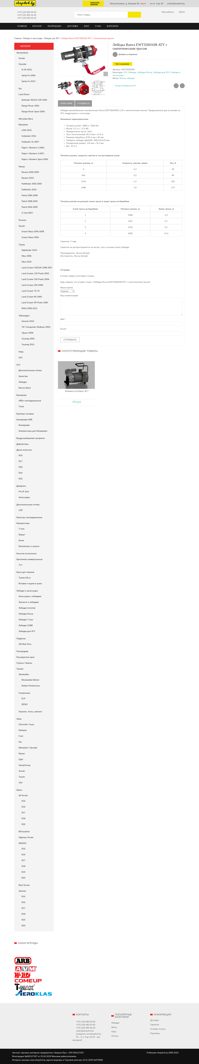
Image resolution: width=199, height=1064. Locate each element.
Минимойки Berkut (30, 680)
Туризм (19, 669)
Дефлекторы (22, 444)
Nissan (22, 166)
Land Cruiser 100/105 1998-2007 (37, 267)
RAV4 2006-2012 (29, 308)
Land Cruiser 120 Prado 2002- (36, 273)
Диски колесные (24, 450)
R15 (23, 801)
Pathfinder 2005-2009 (32, 184)
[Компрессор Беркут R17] (76, 375)
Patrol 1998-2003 (30, 201)
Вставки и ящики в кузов (30, 583)
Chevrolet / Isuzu (26, 724)
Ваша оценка (66, 287)
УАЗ (20, 357)
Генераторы (24, 693)
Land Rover (24, 94)
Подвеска (20, 638)
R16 (20, 455)
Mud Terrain (24, 885)
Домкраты (21, 486)
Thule (21, 406)
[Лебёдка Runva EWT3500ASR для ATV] (81, 88)
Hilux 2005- (27, 256)
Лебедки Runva (26, 614)
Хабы (19, 719)
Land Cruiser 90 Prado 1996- (35, 302)
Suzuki (22, 226)
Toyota (22, 244)
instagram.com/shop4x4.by (88, 1034)
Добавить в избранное (127, 54)
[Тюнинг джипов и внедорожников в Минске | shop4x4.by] (25, 3)
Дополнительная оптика (30, 370)
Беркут (22, 534)
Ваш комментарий (69, 295)
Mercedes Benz (26, 119)
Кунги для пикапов (25, 572)
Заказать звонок (95, 4)
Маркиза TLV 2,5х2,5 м (182, 86)
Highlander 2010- (30, 250)
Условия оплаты (158, 1029)
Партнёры (155, 1033)
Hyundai (22, 64)
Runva (123, 78)
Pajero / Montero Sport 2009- (35, 159)
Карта (143, 3)
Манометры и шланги (29, 546)
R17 (20, 461)
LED (21, 510)
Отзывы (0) (83, 103)
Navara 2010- (28, 178)
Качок (21, 540)
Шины (19, 790)
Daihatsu (23, 730)
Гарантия (154, 1024)
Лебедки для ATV (51, 38)
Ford (21, 736)
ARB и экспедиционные (30, 400)
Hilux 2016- (27, 262)
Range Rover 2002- (31, 106)
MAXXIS (22, 843)
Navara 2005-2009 (30, 172)
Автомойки (24, 674)
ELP (23, 698)
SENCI (25, 704)
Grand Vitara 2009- (30, 237)
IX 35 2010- (27, 69)
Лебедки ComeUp (27, 608)
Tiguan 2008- (28, 333)
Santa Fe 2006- (29, 75)
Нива (21, 352)
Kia (20, 88)
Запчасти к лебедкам (29, 602)
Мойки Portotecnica (31, 685)
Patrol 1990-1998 (30, 195)
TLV (20, 565)
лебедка (131, 78)
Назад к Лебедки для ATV (125, 86)
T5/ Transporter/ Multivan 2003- (36, 327)
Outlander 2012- (29, 136)
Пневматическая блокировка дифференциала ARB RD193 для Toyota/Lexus (176, 86)
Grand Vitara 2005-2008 (33, 231)
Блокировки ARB (24, 419)
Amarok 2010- (28, 321)
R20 (20, 478)
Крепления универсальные (29, 559)
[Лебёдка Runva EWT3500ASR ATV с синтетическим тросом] (83, 59)
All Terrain (23, 795)
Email (63, 329)
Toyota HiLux (25, 577)
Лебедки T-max (26, 619)
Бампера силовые (25, 414)
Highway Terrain (26, 837)
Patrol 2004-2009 (30, 207)
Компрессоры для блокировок (33, 431)
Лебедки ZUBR (26, 625)
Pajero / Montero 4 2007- (33, 153)
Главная (17, 38)
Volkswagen (24, 315)
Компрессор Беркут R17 (77, 391)
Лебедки (23, 382)
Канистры (23, 376)
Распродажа (22, 651)
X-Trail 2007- (28, 213)
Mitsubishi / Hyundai (28, 748)
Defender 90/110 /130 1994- (35, 100)
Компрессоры (23, 523)
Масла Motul (25, 388)
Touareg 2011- (28, 344)
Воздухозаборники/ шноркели (30, 438)
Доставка (154, 1020)
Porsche (22, 220)
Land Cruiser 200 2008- (33, 285)
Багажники (21, 395)
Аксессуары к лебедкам (30, 596)
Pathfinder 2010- (29, 189)
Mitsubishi (23, 124)
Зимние (22, 891)
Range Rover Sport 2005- (33, 111)
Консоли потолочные (26, 553)
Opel (21, 759)
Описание (66, 103)
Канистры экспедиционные (29, 517)
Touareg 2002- (28, 338)
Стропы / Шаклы (24, 663)
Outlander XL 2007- (31, 142)
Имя (63, 319)
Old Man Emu (25, 644)
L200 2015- (27, 130)
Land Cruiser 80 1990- (32, 297)
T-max (21, 529)
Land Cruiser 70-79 (30, 291)
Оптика (114, 1036)
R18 (20, 467)
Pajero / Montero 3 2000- (33, 147)
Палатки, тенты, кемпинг (30, 711)
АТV (18, 365)
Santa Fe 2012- (29, 81)
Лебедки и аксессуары (32, 38)
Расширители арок (25, 657)
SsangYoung (24, 765)
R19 (20, 473)
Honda (22, 58)
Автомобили (22, 53)
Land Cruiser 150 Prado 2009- (36, 279)
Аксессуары (24, 497)
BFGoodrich (24, 831)
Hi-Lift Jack (24, 491)
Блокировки (24, 425)
